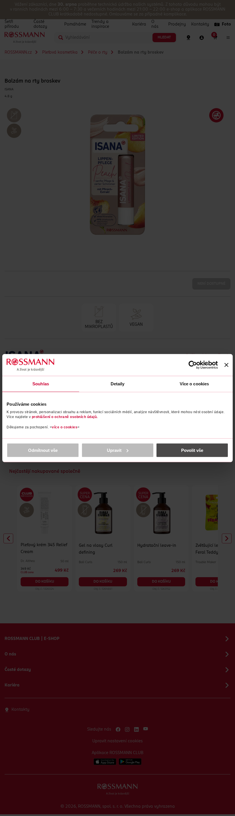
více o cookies (64, 427)
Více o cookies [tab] (194, 383)
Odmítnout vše (43, 450)
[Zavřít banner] (226, 365)
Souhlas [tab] (40, 383)
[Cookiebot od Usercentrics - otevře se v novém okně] (193, 365)
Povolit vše (192, 450)
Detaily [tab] (118, 383)
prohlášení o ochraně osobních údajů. (65, 417)
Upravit (114, 450)
